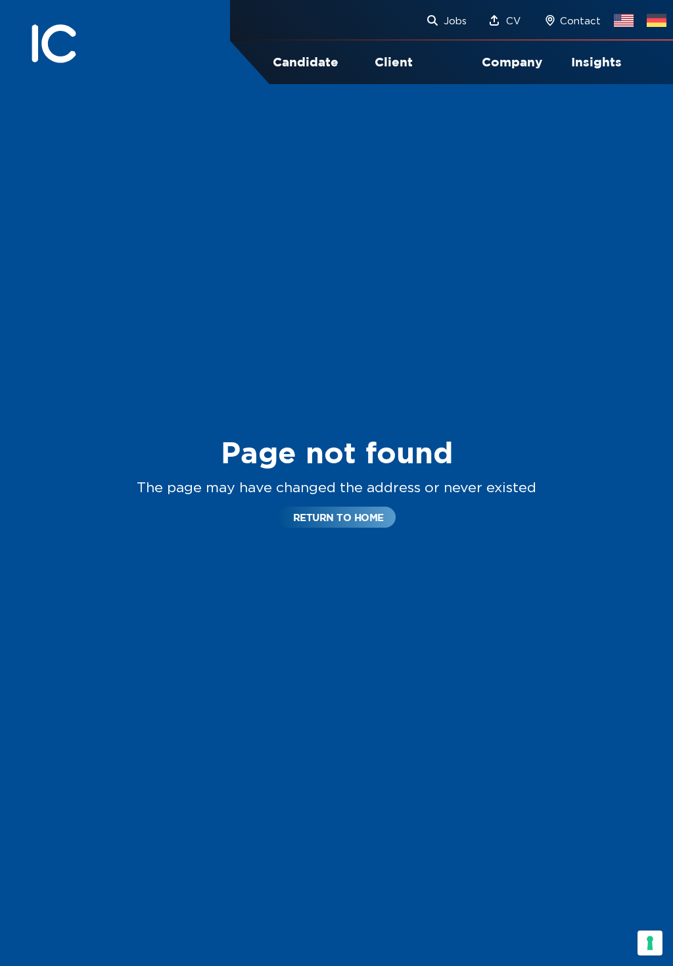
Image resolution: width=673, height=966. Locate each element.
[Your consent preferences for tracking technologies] (650, 943)
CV (513, 20)
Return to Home (338, 517)
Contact (580, 20)
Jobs (455, 20)
